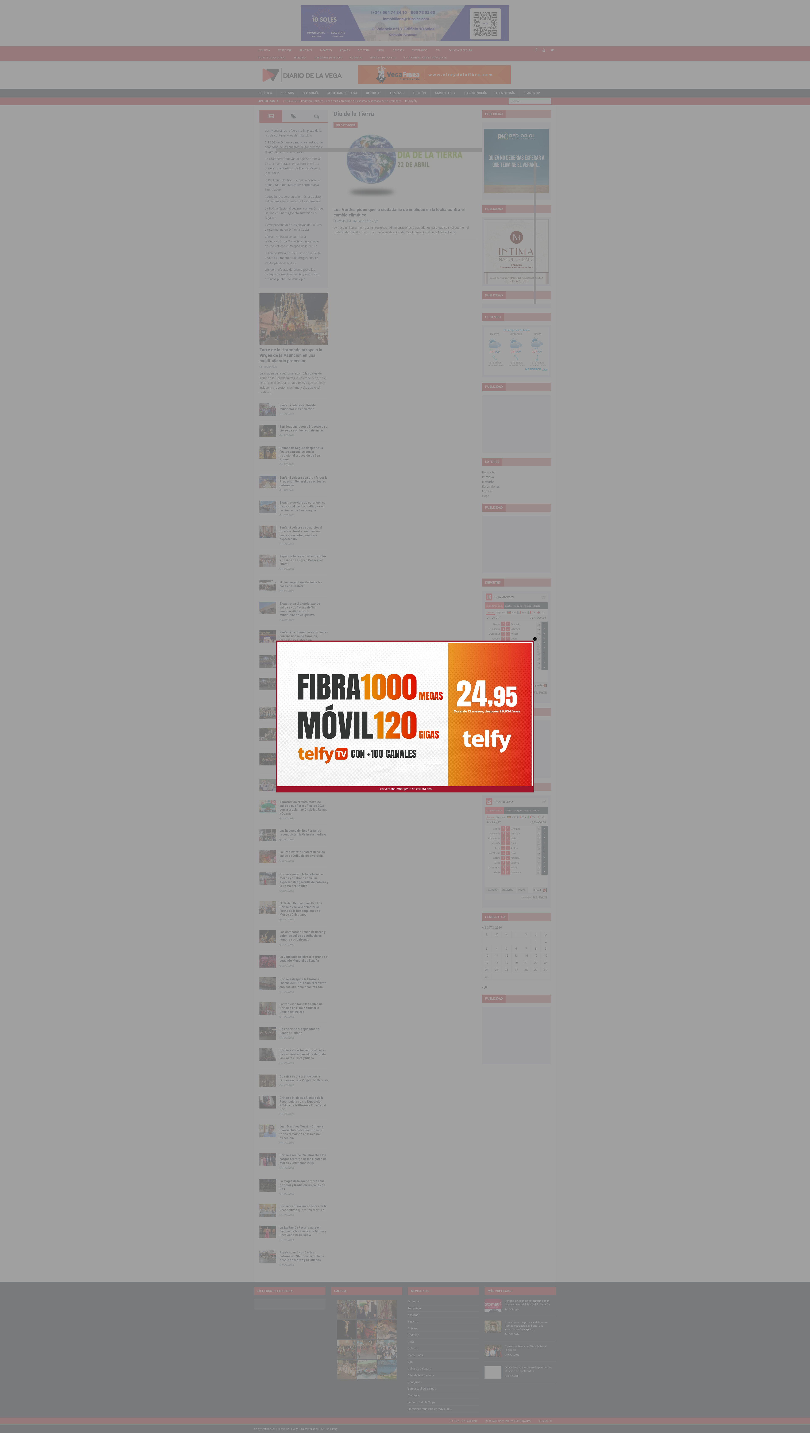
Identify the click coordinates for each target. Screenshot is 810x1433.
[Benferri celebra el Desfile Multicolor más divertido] (267, 409)
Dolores (398, 50)
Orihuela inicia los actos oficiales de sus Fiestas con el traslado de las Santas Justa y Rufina (302, 1054)
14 (526, 955)
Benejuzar (300, 57)
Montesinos (419, 50)
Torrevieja (284, 50)
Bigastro (326, 50)
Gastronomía (475, 93)
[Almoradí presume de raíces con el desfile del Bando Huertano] (267, 785)
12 (506, 955)
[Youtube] (544, 50)
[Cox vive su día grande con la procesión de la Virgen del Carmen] (267, 1081)
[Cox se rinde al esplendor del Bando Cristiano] (267, 1033)
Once (485, 496)
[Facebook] (536, 50)
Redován (363, 50)
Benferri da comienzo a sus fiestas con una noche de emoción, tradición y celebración (303, 636)
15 (535, 955)
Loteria (487, 491)
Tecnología (505, 93)
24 (487, 970)
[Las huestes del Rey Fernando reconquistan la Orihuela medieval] (267, 835)
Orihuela (264, 50)
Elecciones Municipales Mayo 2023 (425, 57)
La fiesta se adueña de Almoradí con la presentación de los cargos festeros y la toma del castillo (303, 733)
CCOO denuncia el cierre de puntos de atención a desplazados (528, 1369)
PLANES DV (532, 93)
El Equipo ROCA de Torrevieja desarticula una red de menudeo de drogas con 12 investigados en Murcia (293, 258)
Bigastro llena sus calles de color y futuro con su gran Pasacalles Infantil (302, 560)
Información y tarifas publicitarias (508, 1420)
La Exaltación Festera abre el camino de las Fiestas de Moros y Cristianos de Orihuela (303, 1231)
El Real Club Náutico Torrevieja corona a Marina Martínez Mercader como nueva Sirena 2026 (292, 185)
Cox (438, 50)
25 (496, 970)
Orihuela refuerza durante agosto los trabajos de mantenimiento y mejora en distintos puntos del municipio (292, 274)
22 (535, 963)
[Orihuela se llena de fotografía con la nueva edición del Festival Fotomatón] (493, 1305)
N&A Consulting (328, 1429)
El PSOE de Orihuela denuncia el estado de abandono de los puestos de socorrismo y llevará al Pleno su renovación (294, 147)
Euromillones (491, 486)
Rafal (380, 50)
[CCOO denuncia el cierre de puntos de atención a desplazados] (493, 1372)
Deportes (373, 93)
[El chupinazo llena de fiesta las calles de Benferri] (267, 586)
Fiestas (396, 93)
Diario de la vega (367, 221)
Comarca (356, 57)
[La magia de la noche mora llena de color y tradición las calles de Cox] (267, 1185)
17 (487, 963)
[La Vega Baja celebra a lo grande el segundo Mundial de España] (267, 961)
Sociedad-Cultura (342, 93)
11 (496, 955)
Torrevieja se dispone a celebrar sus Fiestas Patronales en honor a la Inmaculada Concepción (526, 1326)
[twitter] (552, 50)
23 (545, 963)
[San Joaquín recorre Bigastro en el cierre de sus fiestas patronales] (267, 431)
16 (545, 955)
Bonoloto (488, 472)
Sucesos (287, 93)
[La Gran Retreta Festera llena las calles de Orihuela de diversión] (267, 856)
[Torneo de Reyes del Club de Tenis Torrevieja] (493, 1351)
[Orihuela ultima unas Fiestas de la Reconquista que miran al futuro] (267, 1210)
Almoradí (306, 50)
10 (487, 955)
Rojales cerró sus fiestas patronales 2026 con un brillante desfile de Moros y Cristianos (301, 1256)
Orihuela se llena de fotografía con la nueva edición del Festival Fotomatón (527, 1302)
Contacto (545, 1420)
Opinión (419, 93)
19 (506, 963)
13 (516, 955)
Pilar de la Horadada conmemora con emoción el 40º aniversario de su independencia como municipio (303, 758)
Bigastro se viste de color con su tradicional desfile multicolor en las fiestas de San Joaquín (302, 506)
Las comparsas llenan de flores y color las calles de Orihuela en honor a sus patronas (302, 935)
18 (496, 963)
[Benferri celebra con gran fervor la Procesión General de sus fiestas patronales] (267, 482)
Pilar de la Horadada (271, 57)
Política (265, 93)
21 (526, 963)
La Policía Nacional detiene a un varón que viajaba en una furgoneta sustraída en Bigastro (294, 213)
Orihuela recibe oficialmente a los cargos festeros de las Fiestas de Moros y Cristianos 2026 (303, 1158)
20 (516, 963)
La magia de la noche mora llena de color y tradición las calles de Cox (302, 1184)
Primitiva (488, 477)
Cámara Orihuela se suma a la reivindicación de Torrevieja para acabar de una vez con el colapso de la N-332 (292, 241)
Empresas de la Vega (382, 57)
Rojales (345, 50)
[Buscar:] (530, 101)
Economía (310, 93)
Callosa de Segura (460, 50)
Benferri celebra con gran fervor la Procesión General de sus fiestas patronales (303, 481)
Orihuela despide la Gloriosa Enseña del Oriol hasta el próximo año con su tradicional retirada (302, 982)
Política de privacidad (463, 1420)
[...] (272, 392)
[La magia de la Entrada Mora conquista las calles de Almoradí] (267, 713)
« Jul (484, 987)
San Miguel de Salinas (328, 57)
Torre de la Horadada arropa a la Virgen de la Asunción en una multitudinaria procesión (290, 355)
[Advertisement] (516, 423)
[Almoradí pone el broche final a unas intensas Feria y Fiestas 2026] (267, 661)
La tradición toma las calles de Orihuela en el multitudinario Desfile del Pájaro (301, 1007)
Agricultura (445, 93)
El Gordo (488, 482)
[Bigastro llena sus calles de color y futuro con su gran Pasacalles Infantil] (267, 560)
